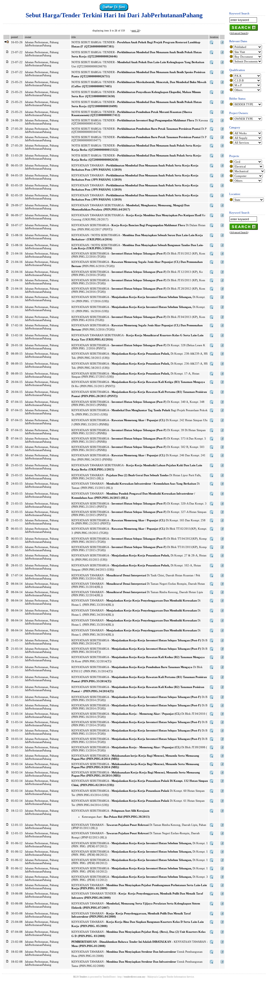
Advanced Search (239, 33)
